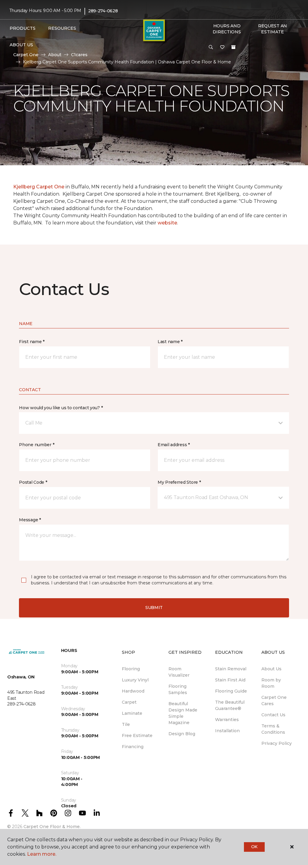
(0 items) (233, 47)
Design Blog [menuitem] (181, 733)
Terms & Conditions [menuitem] (273, 729)
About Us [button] (21, 44)
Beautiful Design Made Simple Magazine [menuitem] (182, 713)
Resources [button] (62, 28)
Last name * (170, 342)
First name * (32, 342)
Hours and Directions (227, 29)
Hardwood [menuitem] (133, 691)
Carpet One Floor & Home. (52, 826)
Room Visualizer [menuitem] (178, 672)
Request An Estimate (272, 29)
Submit (154, 607)
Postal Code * (33, 482)
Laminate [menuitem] (132, 713)
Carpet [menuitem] (129, 702)
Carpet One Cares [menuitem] (274, 700)
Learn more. (41, 854)
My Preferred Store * (179, 482)
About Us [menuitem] (271, 669)
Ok (254, 846)
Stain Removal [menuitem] (230, 669)
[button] (211, 47)
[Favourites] (222, 47)
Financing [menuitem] (132, 746)
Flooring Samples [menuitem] (177, 689)
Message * (30, 520)
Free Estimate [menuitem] (137, 735)
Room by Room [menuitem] (271, 683)
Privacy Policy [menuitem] (276, 743)
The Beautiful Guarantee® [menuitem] (230, 705)
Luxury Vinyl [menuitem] (135, 680)
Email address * (174, 445)
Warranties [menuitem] (227, 719)
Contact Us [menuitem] (273, 714)
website (167, 223)
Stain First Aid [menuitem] (230, 680)
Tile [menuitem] (126, 724)
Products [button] (22, 28)
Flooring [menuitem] (131, 669)
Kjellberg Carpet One (38, 187)
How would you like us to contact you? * (61, 408)
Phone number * (36, 445)
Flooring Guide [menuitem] (231, 691)
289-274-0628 (103, 11)
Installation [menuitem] (227, 730)
